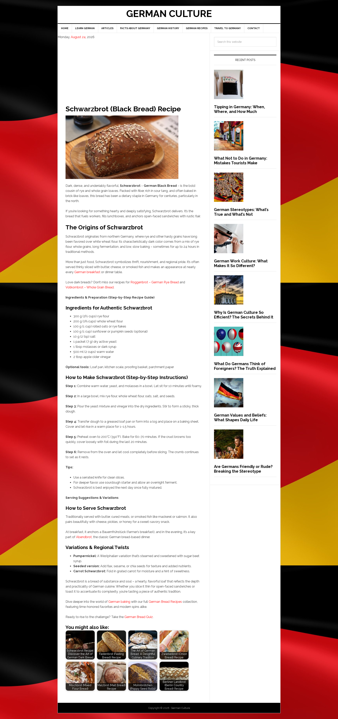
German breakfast (87, 272)
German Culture (169, 13)
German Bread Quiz (138, 617)
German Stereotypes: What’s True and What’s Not (241, 212)
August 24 (78, 37)
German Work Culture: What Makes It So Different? (241, 263)
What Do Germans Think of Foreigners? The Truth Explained (245, 366)
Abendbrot (84, 537)
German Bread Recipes (165, 602)
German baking (119, 602)
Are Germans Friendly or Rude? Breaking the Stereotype (243, 469)
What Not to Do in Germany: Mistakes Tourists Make (240, 160)
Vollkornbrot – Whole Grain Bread (90, 287)
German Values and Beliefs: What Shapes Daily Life (240, 417)
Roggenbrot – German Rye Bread (154, 282)
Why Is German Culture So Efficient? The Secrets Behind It (243, 314)
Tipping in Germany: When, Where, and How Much (239, 109)
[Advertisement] (134, 68)
